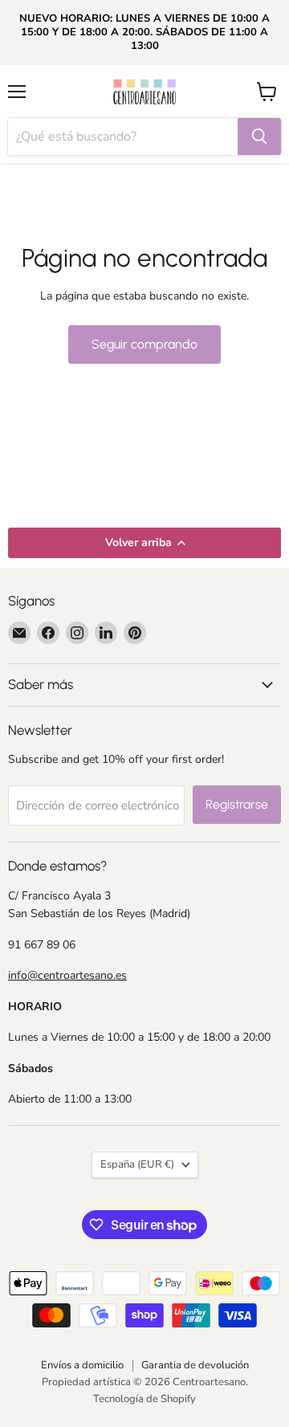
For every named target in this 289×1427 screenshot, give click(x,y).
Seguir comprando (144, 344)
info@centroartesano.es (67, 975)
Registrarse (237, 804)
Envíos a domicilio (82, 1365)
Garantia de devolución (195, 1365)
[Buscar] (259, 136)
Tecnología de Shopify (144, 1399)
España (137, 1164)
